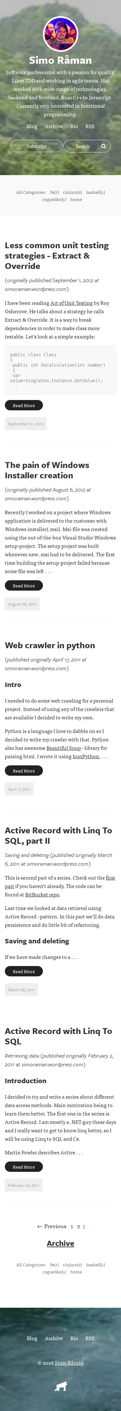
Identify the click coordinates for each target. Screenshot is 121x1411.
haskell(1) (95, 191)
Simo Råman (69, 1362)
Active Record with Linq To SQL (58, 1036)
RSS (90, 126)
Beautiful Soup (63, 747)
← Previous (51, 1225)
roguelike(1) (54, 199)
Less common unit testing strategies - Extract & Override (57, 255)
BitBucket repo (42, 894)
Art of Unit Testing (71, 302)
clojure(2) (72, 191)
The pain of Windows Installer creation (47, 470)
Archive (54, 126)
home (76, 199)
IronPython (86, 756)
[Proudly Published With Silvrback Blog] (60, 1388)
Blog (32, 126)
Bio (74, 126)
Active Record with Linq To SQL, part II (58, 835)
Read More (24, 405)
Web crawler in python (50, 645)
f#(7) (54, 191)
